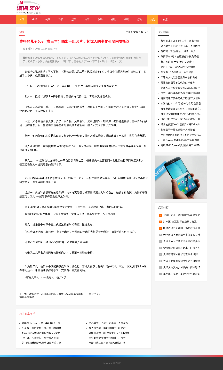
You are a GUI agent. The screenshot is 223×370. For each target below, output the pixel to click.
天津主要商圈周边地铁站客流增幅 (181, 260)
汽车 (87, 19)
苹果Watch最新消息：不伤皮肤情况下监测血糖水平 (188, 134)
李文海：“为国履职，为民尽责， (178, 72)
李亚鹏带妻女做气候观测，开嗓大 (107, 337)
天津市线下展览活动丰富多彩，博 (181, 234)
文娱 (152, 19)
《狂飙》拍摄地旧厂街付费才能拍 (40, 337)
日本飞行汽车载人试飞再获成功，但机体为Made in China (192, 119)
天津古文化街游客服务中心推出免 (179, 77)
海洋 (32, 313)
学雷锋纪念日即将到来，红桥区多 (181, 247)
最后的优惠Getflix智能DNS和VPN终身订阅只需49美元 (190, 124)
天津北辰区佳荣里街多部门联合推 (181, 241)
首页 (21, 19)
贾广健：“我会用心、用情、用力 (178, 51)
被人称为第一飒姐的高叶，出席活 (107, 328)
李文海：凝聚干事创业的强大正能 (181, 273)
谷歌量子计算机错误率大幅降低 (178, 129)
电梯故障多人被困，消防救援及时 (181, 228)
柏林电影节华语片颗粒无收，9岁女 (41, 332)
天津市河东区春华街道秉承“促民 (180, 254)
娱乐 (74, 19)
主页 (128, 32)
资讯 (113, 19)
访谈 (139, 19)
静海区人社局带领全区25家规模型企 (180, 87)
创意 (165, 19)
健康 (47, 19)
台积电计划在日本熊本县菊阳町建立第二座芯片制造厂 (190, 108)
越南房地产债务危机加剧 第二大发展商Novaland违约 (189, 98)
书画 (126, 19)
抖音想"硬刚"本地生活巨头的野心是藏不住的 (185, 114)
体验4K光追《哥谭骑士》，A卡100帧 (109, 332)
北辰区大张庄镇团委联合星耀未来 (181, 215)
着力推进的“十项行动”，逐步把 (177, 61)
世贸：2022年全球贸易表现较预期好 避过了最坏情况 (189, 93)
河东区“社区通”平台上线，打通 (180, 221)
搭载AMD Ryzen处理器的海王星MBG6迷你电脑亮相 (189, 145)
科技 (60, 19)
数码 (100, 19)
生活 (34, 19)
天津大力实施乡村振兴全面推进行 (181, 267)
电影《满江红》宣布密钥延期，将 (107, 342)
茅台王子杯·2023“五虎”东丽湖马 (178, 67)
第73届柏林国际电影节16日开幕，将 (41, 342)
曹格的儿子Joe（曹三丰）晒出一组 (41, 323)
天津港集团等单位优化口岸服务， (179, 82)
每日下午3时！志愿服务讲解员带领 (180, 56)
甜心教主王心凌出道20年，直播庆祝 (108, 323)
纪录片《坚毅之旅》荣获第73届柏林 (41, 328)
